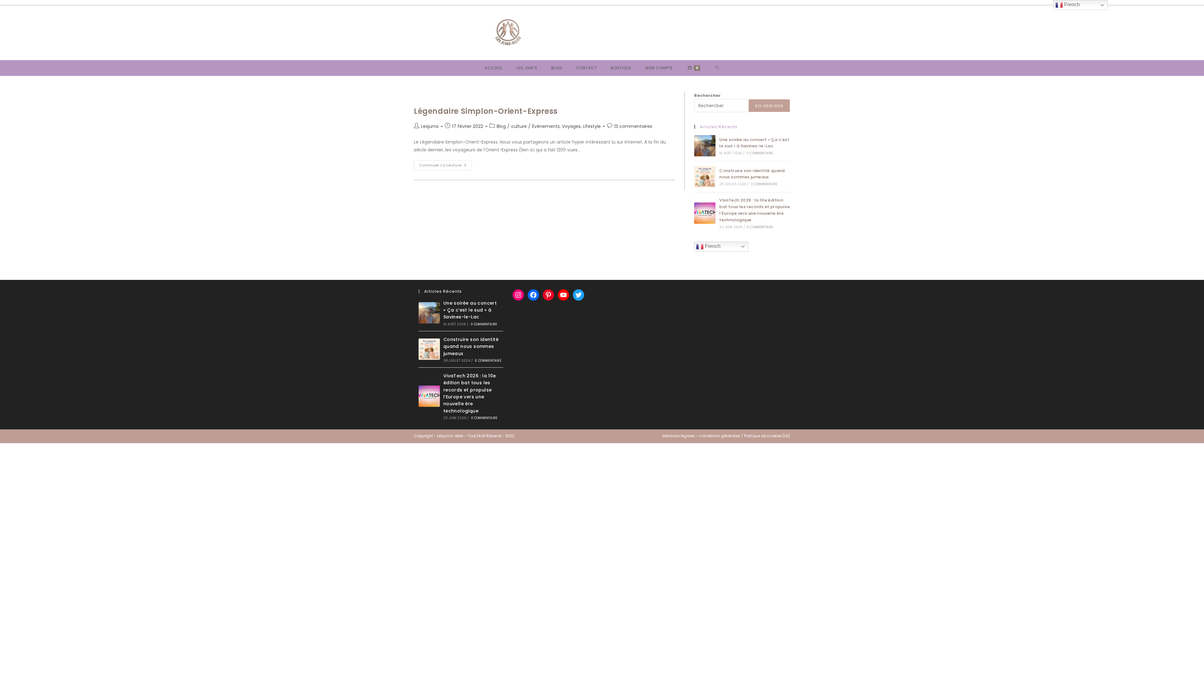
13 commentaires (633, 126)
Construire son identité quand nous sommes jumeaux (752, 174)
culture (519, 126)
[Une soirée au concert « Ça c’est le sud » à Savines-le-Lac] (705, 145)
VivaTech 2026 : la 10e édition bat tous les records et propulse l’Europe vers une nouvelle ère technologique (754, 210)
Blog (501, 126)
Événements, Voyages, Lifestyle (566, 126)
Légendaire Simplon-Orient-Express (486, 111)
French (712, 246)
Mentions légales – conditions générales (701, 435)
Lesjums (430, 126)
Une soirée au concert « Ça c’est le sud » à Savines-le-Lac (754, 143)
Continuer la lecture (445, 166)
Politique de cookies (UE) (767, 435)
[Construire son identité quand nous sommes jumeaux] (705, 176)
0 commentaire (760, 153)
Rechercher (707, 95)
